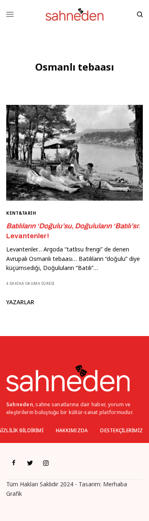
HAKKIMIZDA (72, 430)
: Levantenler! (73, 231)
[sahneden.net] (74, 14)
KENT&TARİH (21, 213)
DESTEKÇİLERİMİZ (121, 430)
